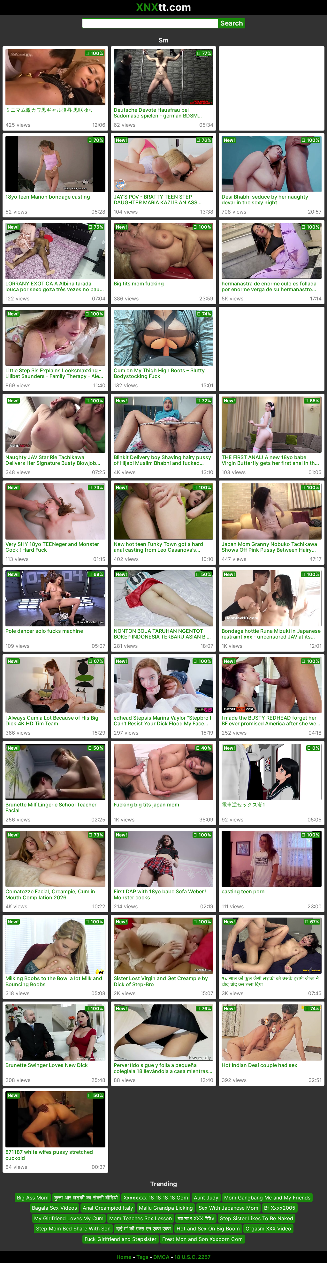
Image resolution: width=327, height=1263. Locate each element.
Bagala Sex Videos (54, 1208)
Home (124, 1257)
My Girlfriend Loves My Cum (68, 1218)
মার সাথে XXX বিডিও (196, 1218)
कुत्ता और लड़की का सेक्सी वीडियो (86, 1197)
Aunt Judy (206, 1197)
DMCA (161, 1257)
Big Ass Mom (33, 1197)
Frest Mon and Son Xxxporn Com (202, 1239)
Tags (142, 1257)
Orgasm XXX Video (268, 1229)
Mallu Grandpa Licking (166, 1208)
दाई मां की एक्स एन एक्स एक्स (143, 1229)
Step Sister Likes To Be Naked (256, 1218)
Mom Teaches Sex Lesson (140, 1218)
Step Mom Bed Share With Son (73, 1229)
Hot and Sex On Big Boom (208, 1229)
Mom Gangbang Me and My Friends (267, 1197)
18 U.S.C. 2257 (192, 1257)
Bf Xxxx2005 (279, 1208)
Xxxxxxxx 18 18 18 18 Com (156, 1197)
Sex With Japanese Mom (228, 1208)
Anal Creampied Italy (108, 1208)
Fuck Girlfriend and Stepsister (120, 1239)
